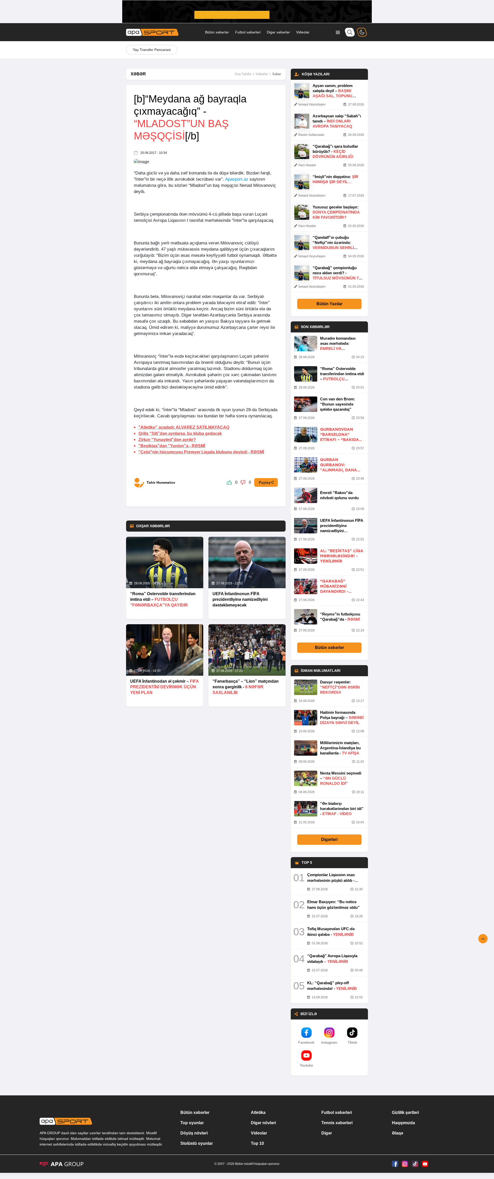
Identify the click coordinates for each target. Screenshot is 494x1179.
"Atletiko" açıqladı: (183, 427)
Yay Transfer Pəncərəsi (152, 50)
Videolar (303, 32)
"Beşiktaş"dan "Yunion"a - (171, 446)
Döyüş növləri (194, 1133)
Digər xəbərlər (278, 32)
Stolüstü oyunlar (196, 1143)
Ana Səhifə (243, 74)
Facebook (306, 1042)
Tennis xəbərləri (336, 1123)
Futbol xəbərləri (248, 32)
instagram (329, 1042)
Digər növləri (263, 1123)
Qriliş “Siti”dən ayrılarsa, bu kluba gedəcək (180, 433)
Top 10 (257, 1143)
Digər (326, 1133)
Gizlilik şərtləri (405, 1112)
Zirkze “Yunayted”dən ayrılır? (167, 439)
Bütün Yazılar (329, 304)
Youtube (306, 1065)
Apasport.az (236, 179)
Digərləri (329, 839)
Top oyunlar (192, 1123)
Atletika (258, 1112)
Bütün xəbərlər (217, 32)
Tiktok (352, 1042)
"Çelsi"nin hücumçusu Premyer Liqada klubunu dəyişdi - (201, 452)
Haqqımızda (403, 1123)
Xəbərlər (261, 74)
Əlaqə (397, 1133)
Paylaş (264, 482)
